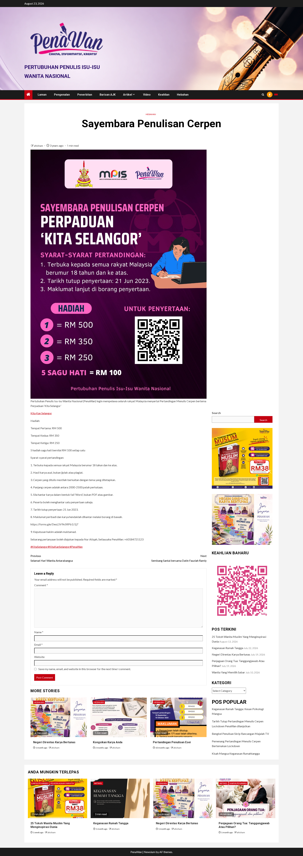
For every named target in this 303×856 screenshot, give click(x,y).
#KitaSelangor (39, 546)
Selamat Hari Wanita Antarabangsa (52, 558)
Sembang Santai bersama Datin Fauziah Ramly (179, 558)
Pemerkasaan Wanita (62, 783)
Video (147, 94)
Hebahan (182, 94)
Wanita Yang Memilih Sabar (228, 672)
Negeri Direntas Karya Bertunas (54, 742)
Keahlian (163, 94)
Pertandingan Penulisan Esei (172, 742)
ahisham (38, 145)
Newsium (149, 852)
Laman (42, 94)
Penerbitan (84, 94)
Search (216, 412)
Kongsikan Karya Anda (107, 742)
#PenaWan (76, 546)
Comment (41, 585)
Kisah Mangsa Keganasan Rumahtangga (236, 753)
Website (39, 656)
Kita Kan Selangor (41, 413)
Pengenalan (62, 94)
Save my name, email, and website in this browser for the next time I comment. (84, 669)
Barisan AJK (108, 94)
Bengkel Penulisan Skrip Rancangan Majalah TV (240, 733)
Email (38, 644)
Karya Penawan (39, 783)
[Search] (263, 94)
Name (38, 632)
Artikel (127, 94)
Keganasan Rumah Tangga (227, 648)
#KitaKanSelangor (59, 546)
